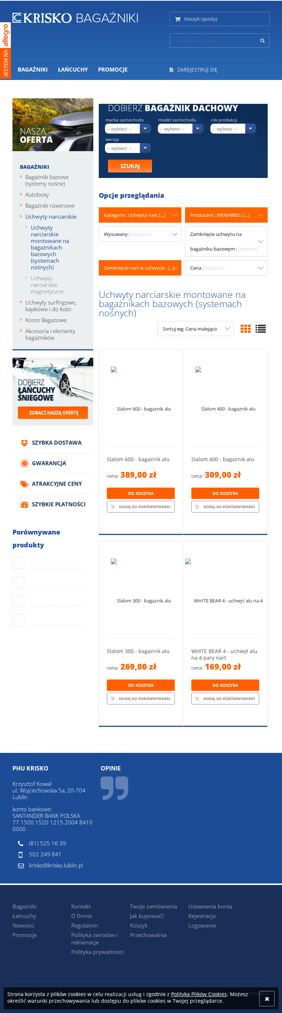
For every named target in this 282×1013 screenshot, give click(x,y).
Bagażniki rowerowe (50, 205)
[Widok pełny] (261, 329)
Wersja (112, 139)
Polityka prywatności (97, 951)
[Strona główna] (75, 16)
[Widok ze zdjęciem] (246, 329)
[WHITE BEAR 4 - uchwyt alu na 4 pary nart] (225, 589)
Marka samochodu (124, 120)
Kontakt (81, 906)
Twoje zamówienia (153, 906)
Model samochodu (177, 120)
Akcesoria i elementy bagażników (50, 334)
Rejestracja (202, 915)
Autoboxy (37, 194)
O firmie (81, 915)
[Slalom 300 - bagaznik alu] (141, 589)
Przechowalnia (148, 935)
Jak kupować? (147, 915)
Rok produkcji (224, 120)
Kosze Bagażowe (45, 320)
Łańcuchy (24, 915)
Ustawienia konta (210, 906)
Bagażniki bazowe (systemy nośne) (47, 180)
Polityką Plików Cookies (199, 994)
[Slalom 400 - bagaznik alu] (225, 398)
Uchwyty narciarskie (50, 216)
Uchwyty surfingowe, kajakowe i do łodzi (50, 306)
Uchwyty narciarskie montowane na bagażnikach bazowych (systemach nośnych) (50, 247)
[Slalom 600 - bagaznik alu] (141, 398)
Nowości (23, 925)
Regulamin (84, 925)
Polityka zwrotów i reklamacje (94, 938)
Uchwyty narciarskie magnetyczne (47, 284)
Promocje (24, 935)
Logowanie (202, 925)
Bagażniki (34, 166)
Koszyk (139, 925)
